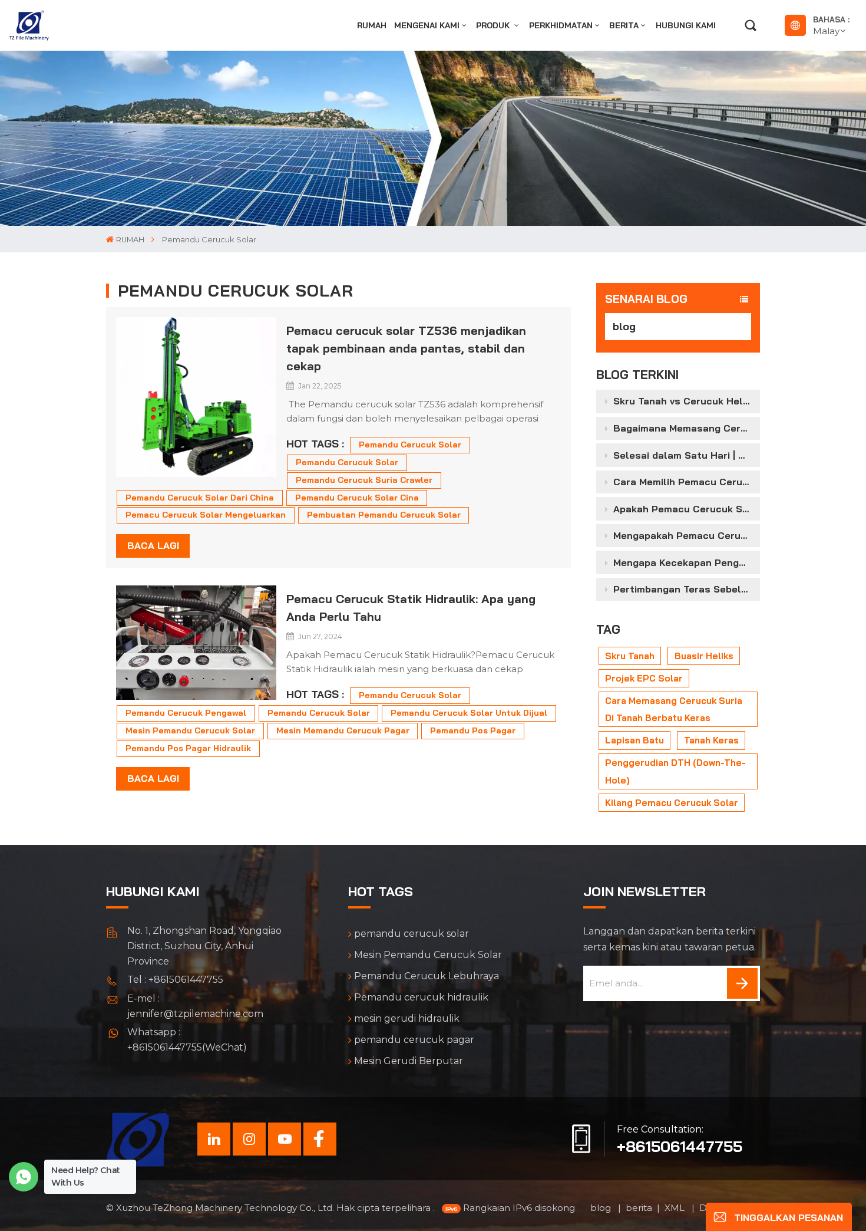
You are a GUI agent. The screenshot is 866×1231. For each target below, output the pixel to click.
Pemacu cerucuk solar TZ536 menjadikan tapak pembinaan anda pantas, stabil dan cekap (406, 348)
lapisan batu (634, 740)
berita (624, 25)
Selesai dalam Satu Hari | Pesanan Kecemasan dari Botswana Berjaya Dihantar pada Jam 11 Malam (686, 455)
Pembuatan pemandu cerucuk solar (384, 514)
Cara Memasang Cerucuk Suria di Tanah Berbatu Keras (673, 709)
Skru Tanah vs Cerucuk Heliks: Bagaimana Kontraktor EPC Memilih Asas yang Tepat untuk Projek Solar (686, 401)
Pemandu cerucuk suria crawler (364, 480)
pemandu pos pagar (472, 730)
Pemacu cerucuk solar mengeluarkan (205, 514)
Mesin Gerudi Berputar (408, 1061)
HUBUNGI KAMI (686, 25)
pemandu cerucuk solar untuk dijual (469, 712)
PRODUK (494, 25)
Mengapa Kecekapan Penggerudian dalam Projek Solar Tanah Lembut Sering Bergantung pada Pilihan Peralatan (686, 562)
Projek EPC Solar (644, 678)
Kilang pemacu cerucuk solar (671, 802)
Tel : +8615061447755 (175, 979)
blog (624, 326)
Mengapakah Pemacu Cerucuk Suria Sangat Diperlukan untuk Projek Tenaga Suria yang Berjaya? (686, 535)
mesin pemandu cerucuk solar (190, 730)
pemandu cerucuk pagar (414, 1039)
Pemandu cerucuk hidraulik (421, 997)
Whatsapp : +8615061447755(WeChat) (187, 1039)
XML (676, 1207)
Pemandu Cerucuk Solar (347, 462)
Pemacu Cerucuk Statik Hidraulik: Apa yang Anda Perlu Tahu (411, 607)
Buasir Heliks (704, 655)
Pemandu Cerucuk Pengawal (185, 712)
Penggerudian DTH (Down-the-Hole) (675, 771)
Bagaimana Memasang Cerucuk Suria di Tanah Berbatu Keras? (686, 428)
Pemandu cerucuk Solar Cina (357, 497)
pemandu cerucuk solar (410, 444)
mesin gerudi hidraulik (407, 1018)
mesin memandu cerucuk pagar (342, 730)
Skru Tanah (630, 655)
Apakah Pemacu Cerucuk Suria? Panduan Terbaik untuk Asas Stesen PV (686, 509)
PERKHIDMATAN (561, 25)
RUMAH (371, 25)
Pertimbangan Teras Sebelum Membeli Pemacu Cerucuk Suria (686, 589)
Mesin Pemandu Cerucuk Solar (428, 954)
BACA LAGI (153, 545)
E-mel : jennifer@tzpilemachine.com (195, 1006)
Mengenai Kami (427, 25)
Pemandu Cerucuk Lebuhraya (426, 976)
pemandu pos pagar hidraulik (188, 748)
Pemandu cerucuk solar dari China (199, 497)
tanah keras (711, 740)
